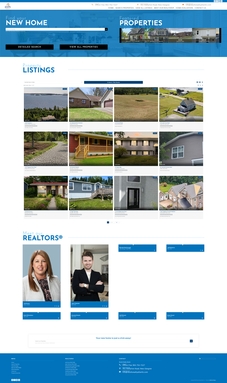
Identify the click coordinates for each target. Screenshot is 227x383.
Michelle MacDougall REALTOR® (72, 366)
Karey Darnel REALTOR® (70, 374)
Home (111, 8)
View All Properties (84, 47)
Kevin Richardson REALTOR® (71, 373)
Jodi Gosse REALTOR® (70, 362)
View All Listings (144, 8)
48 (202, 85)
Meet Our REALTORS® (164, 8)
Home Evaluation (184, 8)
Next (220, 35)
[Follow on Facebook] (217, 1)
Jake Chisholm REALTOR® (71, 364)
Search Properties (124, 8)
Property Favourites (15, 373)
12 (198, 85)
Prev (120, 35)
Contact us (200, 8)
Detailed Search (29, 47)
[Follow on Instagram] (215, 1)
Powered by (211, 380)
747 (116, 222)
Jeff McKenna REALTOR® (70, 367)
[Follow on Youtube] (219, 1)
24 (200, 85)
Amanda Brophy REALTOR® (71, 369)
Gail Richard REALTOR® (70, 371)
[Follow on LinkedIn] (221, 1)
